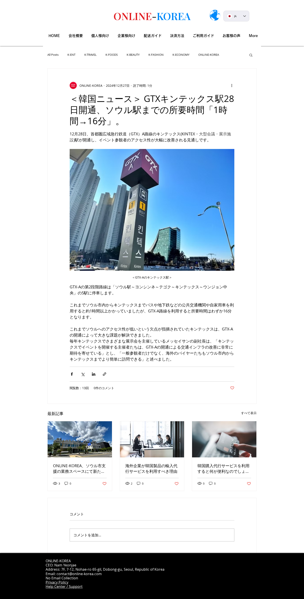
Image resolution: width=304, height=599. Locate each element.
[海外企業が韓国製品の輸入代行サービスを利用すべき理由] (152, 439)
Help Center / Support (64, 586)
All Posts (53, 55)
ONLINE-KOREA (208, 55)
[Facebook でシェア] (72, 374)
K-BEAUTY (133, 55)
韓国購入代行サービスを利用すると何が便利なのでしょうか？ (223, 468)
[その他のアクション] (231, 85)
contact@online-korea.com (79, 573)
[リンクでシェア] (104, 374)
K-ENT (71, 55)
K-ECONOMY (180, 55)
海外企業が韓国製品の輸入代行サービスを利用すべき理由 (151, 468)
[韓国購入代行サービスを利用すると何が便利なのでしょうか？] (224, 439)
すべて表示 (249, 413)
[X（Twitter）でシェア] (83, 374)
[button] (251, 55)
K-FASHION (156, 55)
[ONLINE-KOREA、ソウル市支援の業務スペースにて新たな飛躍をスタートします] (80, 439)
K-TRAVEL (90, 55)
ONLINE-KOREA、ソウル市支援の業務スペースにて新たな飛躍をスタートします (79, 468)
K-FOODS (111, 55)
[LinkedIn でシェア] (93, 374)
